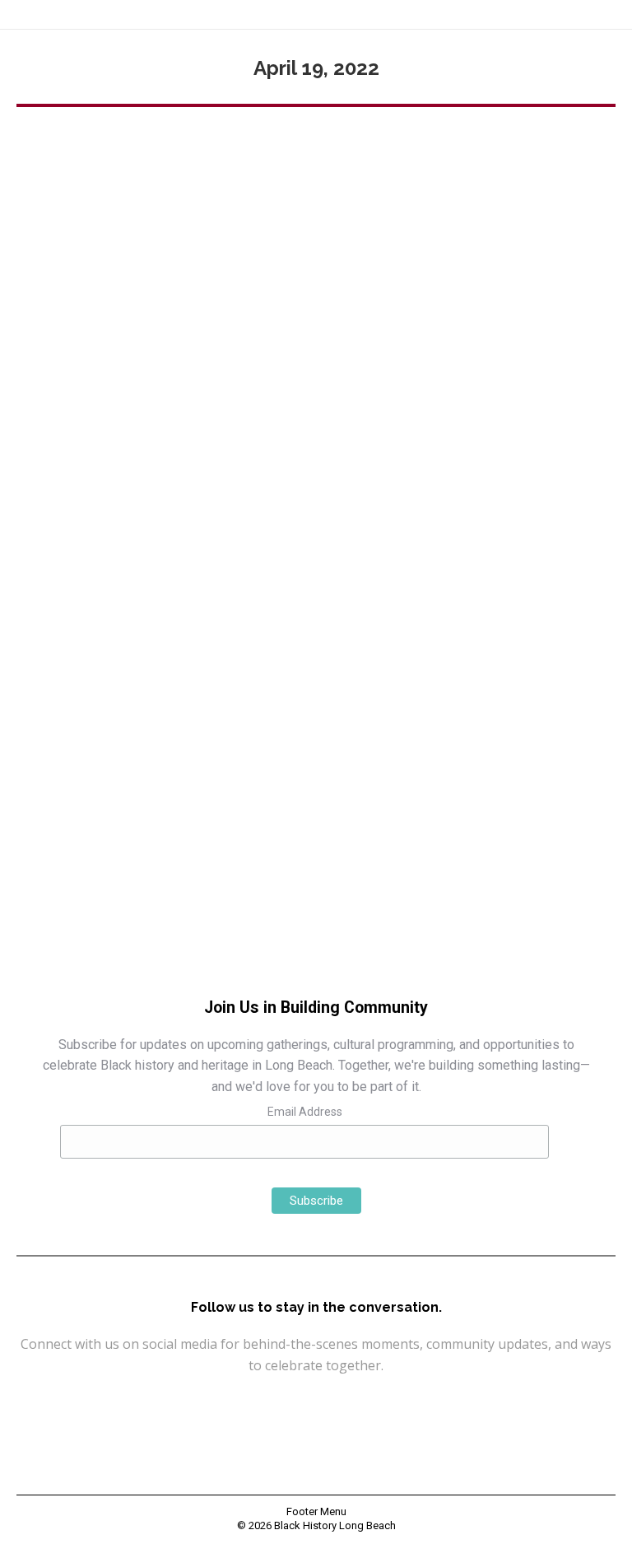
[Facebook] (237, 1404)
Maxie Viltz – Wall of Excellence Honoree (202, 729)
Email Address (304, 1111)
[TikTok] (395, 1404)
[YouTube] (316, 1404)
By (204, 756)
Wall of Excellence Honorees (105, 756)
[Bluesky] (355, 1404)
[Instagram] (276, 1404)
